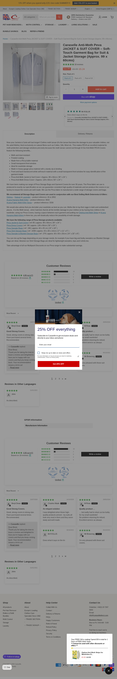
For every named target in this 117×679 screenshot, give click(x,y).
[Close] (79, 312)
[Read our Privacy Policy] (78, 356)
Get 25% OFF (58, 364)
